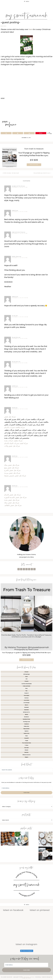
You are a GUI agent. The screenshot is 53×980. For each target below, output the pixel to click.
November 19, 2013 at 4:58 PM (19, 338)
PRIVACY (32, 977)
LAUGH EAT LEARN (26, 977)
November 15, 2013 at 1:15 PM (19, 187)
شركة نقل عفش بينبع (11, 468)
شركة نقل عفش (10, 417)
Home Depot (26, 695)
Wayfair (26, 750)
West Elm (26, 752)
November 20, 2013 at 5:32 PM (19, 387)
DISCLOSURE (26, 977)
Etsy (26, 690)
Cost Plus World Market (27, 683)
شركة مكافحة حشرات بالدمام (14, 427)
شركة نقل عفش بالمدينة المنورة (15, 497)
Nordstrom (26, 716)
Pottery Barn (26, 726)
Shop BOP (26, 738)
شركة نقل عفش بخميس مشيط (15, 476)
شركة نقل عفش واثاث (12, 446)
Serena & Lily (26, 733)
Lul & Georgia (26, 702)
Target (26, 740)
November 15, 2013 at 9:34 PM (19, 257)
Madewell (26, 707)
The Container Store (26, 742)
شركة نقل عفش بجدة (11, 500)
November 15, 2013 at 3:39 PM (19, 211)
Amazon (26, 671)
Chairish (26, 681)
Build (26, 676)
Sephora (26, 731)
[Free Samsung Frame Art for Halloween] (45, 854)
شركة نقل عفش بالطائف (13, 505)
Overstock (26, 724)
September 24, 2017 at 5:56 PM (20, 457)
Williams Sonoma (27, 754)
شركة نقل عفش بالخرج (12, 470)
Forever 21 (26, 693)
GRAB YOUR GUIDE (34, 164)
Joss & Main (26, 700)
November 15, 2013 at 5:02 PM (19, 233)
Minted (26, 714)
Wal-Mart (26, 747)
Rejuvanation (26, 728)
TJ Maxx (26, 745)
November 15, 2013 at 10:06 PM (20, 297)
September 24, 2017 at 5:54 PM (20, 408)
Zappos (26, 757)
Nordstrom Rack (26, 719)
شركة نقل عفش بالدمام (12, 495)
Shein (26, 735)
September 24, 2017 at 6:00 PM (20, 486)
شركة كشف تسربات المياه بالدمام (16, 443)
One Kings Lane (26, 721)
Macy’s (26, 705)
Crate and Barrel (26, 686)
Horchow (26, 697)
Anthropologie (26, 674)
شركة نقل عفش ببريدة (12, 473)
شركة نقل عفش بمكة (11, 465)
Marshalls (26, 709)
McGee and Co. (26, 712)
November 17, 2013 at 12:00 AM (20, 316)
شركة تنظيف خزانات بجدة (13, 440)
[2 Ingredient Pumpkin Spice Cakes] (7, 839)
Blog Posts (3, 26)
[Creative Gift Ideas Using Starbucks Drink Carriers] (21, 839)
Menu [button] (27, 1)
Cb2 (26, 678)
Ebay (26, 688)
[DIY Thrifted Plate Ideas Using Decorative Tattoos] (45, 839)
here (30, 29)
